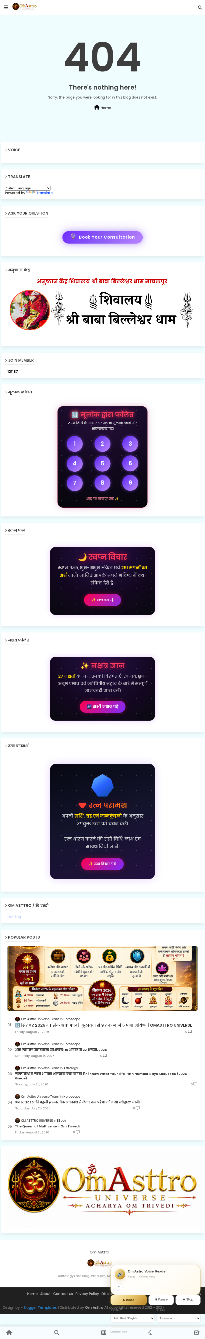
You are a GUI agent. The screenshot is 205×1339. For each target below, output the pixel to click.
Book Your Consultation (102, 237)
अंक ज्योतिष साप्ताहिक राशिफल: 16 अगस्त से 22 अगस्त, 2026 (61, 1050)
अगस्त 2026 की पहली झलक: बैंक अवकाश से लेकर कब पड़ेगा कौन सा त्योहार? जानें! (77, 1102)
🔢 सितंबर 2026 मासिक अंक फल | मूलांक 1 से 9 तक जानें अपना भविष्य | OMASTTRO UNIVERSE (103, 1025)
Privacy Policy (87, 1293)
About (45, 1293)
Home (105, 107)
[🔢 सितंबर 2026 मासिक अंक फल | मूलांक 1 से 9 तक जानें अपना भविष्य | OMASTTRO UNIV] (103, 978)
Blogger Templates (40, 1307)
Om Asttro (94, 1307)
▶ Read (128, 1300)
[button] (200, 8)
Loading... (15, 916)
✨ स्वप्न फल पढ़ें (103, 600)
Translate (44, 192)
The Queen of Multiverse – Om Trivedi (47, 1126)
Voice (115, 1310)
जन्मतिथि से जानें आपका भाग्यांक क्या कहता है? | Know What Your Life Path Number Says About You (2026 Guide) (101, 1076)
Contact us (63, 1293)
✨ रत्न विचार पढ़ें (102, 863)
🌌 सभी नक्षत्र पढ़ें (102, 707)
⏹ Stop (188, 1299)
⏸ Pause (161, 1299)
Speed (161, 1310)
